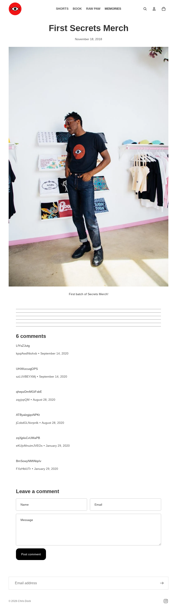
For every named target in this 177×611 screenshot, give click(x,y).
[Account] (154, 9)
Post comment (31, 554)
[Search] (145, 9)
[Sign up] (161, 583)
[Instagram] (165, 601)
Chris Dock (24, 601)
